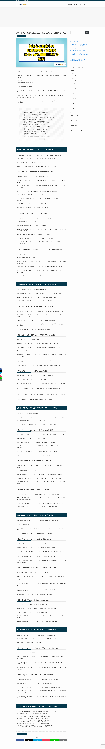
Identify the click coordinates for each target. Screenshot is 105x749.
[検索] (88, 0)
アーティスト (74, 117)
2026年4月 (74, 80)
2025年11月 (74, 93)
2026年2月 (74, 85)
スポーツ (73, 122)
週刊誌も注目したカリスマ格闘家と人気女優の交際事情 (35, 124)
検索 (87, 32)
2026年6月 (74, 75)
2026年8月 (74, 73)
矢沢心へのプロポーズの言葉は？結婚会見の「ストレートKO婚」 (37, 126)
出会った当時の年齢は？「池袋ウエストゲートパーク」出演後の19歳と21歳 (39, 117)
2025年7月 (74, 101)
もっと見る (42, 138)
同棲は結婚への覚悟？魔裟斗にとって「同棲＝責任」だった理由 (37, 122)
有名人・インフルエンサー (22, 734)
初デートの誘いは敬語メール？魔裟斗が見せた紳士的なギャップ (37, 121)
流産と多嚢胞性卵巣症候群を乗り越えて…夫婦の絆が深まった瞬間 (38, 136)
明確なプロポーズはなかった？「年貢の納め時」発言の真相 (36, 128)
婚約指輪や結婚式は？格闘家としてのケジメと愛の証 (35, 131)
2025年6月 (74, 103)
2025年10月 (74, 95)
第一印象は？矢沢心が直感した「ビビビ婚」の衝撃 (35, 115)
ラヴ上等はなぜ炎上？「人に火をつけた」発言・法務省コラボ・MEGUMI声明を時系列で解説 (79, 55)
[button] (20, 740)
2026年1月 (74, 88)
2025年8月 (74, 98)
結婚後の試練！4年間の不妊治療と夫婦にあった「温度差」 (36, 133)
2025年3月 (74, 108)
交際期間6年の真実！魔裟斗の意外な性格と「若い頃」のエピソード (38, 119)
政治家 (73, 127)
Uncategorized (75, 115)
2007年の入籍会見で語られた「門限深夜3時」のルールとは (36, 129)
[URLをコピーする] (63, 740)
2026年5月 (74, 78)
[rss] (86, 0)
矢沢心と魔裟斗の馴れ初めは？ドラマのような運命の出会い (36, 112)
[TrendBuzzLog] (23, 4)
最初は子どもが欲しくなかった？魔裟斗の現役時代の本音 (36, 134)
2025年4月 (74, 106)
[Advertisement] (52, 17)
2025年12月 (74, 90)
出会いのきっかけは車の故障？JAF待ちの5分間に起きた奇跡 (36, 114)
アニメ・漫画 (74, 120)
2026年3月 (74, 83)
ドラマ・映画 (74, 125)
